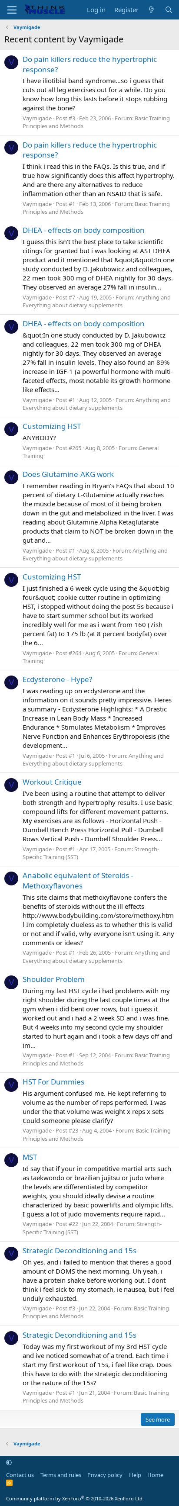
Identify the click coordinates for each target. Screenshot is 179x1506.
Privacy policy (105, 1475)
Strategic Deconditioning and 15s (79, 1250)
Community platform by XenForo (75, 1498)
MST (30, 1157)
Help (135, 1475)
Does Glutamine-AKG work (68, 474)
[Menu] (12, 10)
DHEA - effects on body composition (84, 230)
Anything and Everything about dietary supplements (97, 301)
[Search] (168, 10)
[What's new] (151, 10)
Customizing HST (52, 426)
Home (155, 1475)
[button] (8, 1462)
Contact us (20, 1475)
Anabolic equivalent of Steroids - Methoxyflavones (78, 880)
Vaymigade (37, 118)
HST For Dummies (53, 1082)
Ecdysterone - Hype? (57, 679)
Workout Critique (52, 782)
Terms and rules (60, 1475)
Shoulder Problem (54, 979)
